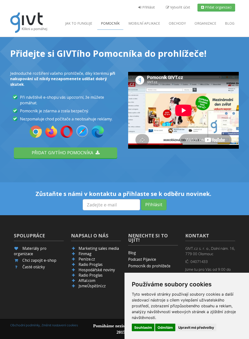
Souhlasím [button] (143, 327)
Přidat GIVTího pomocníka (64, 152)
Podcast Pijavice (142, 259)
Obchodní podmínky (25, 325)
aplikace (144, 23)
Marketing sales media (99, 248)
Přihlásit (148, 7)
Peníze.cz (87, 259)
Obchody (177, 23)
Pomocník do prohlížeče (149, 266)
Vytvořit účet (179, 7)
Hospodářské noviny (97, 269)
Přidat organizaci (217, 7)
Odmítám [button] (165, 327)
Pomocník (110, 23)
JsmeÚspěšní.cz (92, 286)
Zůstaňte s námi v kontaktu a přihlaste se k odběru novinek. (123, 194)
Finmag (85, 253)
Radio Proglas (91, 264)
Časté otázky (33, 267)
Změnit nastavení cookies (59, 325)
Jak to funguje (78, 23)
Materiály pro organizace (30, 251)
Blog (229, 23)
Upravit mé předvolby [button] (196, 327)
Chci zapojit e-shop (39, 260)
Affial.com (87, 280)
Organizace (205, 23)
